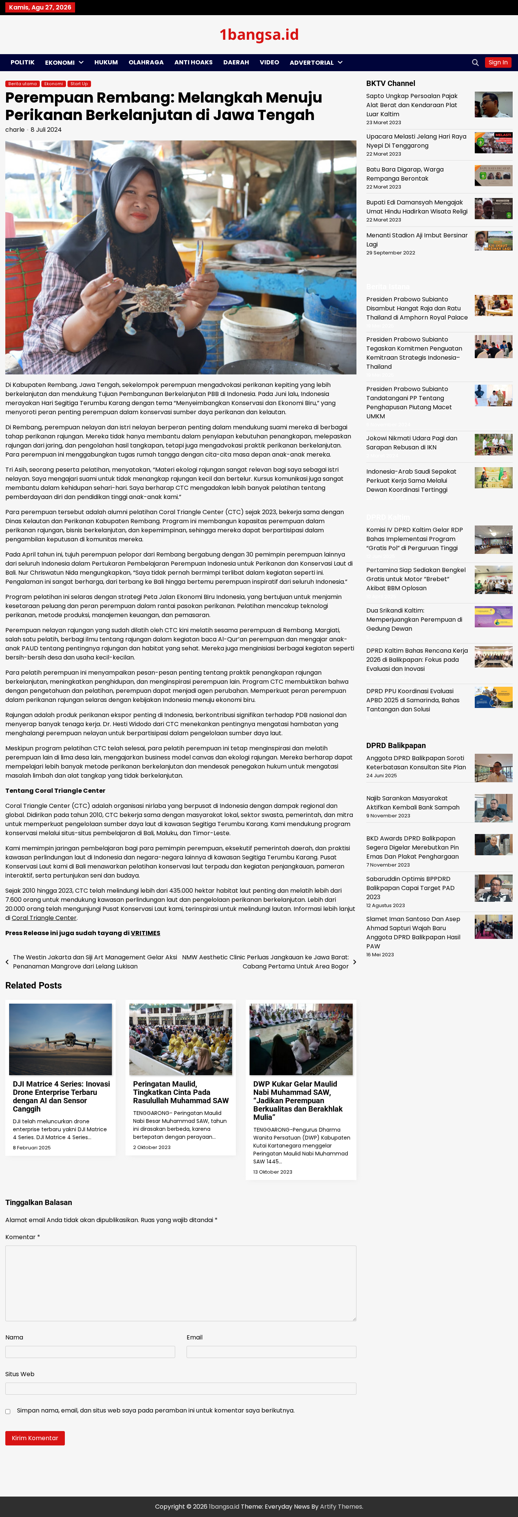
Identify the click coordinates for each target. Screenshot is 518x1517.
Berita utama (22, 84)
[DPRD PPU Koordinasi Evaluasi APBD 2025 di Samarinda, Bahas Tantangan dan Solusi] (494, 698)
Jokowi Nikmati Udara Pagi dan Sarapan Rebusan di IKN (411, 443)
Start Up (79, 84)
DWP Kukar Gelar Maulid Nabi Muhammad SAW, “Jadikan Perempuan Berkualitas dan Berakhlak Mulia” (298, 1100)
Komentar (22, 1237)
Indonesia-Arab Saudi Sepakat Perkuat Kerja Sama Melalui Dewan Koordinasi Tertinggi (411, 480)
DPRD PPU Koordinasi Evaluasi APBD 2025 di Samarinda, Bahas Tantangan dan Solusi (413, 699)
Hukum (106, 62)
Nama (14, 1337)
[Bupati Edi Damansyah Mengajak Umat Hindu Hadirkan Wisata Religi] (494, 210)
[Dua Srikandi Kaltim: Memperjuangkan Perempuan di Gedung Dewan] (494, 618)
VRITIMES (145, 933)
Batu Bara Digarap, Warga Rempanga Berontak (405, 173)
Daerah (236, 62)
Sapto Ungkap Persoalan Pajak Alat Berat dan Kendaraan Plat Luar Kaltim (412, 105)
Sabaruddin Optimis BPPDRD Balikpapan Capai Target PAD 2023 (410, 887)
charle (15, 129)
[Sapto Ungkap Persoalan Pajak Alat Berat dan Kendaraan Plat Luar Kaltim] (494, 106)
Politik (23, 62)
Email (194, 1337)
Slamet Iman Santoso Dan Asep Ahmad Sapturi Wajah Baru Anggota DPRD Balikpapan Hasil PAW (413, 933)
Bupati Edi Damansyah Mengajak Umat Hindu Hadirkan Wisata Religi (417, 207)
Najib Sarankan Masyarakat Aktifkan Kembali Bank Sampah (413, 803)
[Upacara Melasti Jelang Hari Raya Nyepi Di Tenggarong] (494, 144)
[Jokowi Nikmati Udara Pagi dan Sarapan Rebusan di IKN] (494, 446)
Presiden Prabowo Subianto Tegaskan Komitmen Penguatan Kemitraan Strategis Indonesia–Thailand (414, 353)
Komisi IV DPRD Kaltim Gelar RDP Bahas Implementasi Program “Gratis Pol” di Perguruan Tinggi (414, 538)
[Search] (475, 62)
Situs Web (20, 1374)
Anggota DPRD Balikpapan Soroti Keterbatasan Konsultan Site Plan (416, 763)
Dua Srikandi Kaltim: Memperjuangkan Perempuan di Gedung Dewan (414, 619)
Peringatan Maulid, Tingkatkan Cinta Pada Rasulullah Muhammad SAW (181, 1092)
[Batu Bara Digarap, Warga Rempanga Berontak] (494, 177)
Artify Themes (341, 1506)
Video (269, 62)
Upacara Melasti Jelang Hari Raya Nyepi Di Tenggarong (416, 141)
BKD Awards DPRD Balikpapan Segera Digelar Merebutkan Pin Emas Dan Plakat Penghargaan (412, 847)
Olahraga (146, 62)
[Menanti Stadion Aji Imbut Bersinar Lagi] (494, 242)
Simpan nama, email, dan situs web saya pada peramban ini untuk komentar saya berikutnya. (156, 1410)
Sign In (498, 62)
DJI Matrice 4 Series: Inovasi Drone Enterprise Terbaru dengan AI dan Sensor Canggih (61, 1096)
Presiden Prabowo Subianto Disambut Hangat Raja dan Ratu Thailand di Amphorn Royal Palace (417, 308)
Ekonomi (60, 62)
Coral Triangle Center (44, 918)
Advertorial (312, 62)
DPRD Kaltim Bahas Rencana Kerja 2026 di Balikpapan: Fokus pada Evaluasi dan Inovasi (417, 659)
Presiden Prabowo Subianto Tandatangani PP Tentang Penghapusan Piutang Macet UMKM (409, 403)
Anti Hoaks (193, 62)
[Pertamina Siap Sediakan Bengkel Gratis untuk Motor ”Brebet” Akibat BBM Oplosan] (494, 581)
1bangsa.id (259, 34)
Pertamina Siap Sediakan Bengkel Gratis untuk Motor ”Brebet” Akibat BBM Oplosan (416, 579)
